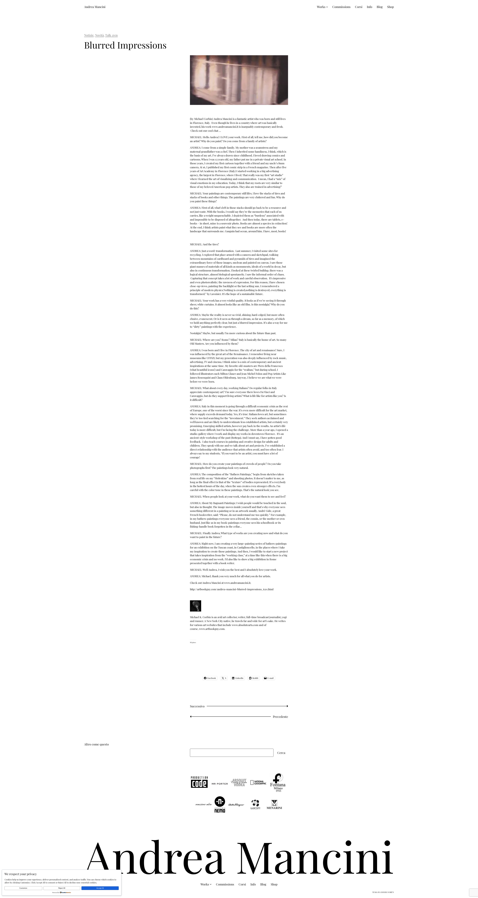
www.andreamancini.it (225, 126)
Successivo (197, 706)
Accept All (100, 888)
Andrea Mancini (94, 7)
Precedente (280, 717)
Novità (99, 35)
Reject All (61, 888)
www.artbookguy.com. (212, 628)
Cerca (281, 753)
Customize (23, 888)
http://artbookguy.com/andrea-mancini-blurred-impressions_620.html (231, 589)
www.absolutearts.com (245, 625)
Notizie (89, 35)
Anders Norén (387, 892)
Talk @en (111, 35)
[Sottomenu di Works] (327, 7)
